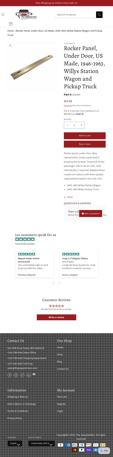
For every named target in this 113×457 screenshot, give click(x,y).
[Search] (99, 14)
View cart (62, 396)
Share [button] (70, 197)
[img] (58, 239)
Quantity (67, 119)
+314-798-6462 (15, 352)
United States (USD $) (40, 443)
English (13, 443)
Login (60, 411)
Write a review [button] (56, 317)
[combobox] (78, 14)
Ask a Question (92, 213)
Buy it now (84, 144)
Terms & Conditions (17, 411)
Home (10, 30)
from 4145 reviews (25, 243)
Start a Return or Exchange (21, 404)
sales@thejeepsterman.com (22, 368)
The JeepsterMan (85, 435)
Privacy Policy (14, 418)
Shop (60, 354)
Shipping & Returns (17, 396)
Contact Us (63, 369)
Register (61, 404)
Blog (59, 361)
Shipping (68, 105)
